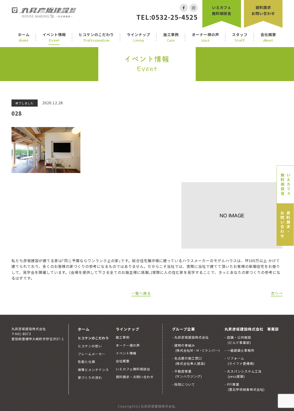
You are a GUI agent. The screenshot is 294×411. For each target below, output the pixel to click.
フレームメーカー (91, 353)
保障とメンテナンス (93, 369)
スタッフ (240, 37)
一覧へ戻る (141, 293)
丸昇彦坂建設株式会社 (191, 337)
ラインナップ (138, 37)
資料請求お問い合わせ (263, 10)
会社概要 (268, 37)
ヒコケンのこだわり (96, 37)
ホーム (24, 37)
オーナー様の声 (205, 37)
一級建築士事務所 (240, 350)
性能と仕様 (86, 361)
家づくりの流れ (90, 377)
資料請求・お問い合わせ (285, 224)
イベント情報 (54, 37)
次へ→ (277, 293)
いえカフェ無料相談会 (222, 10)
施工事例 (171, 37)
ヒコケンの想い (90, 346)
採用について (184, 384)
